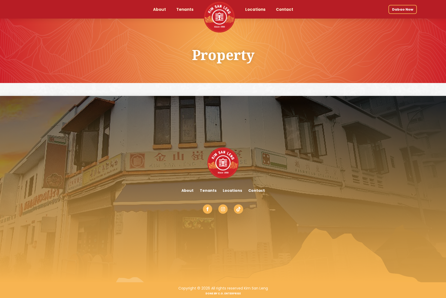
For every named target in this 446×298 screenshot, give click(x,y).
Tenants (208, 190)
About (187, 190)
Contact (256, 190)
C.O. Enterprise (229, 293)
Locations (232, 190)
